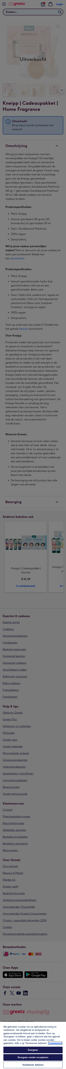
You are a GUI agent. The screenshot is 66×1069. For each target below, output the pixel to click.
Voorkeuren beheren (32, 1065)
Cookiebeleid (55, 1043)
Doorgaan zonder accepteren (33, 1057)
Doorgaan (33, 1050)
